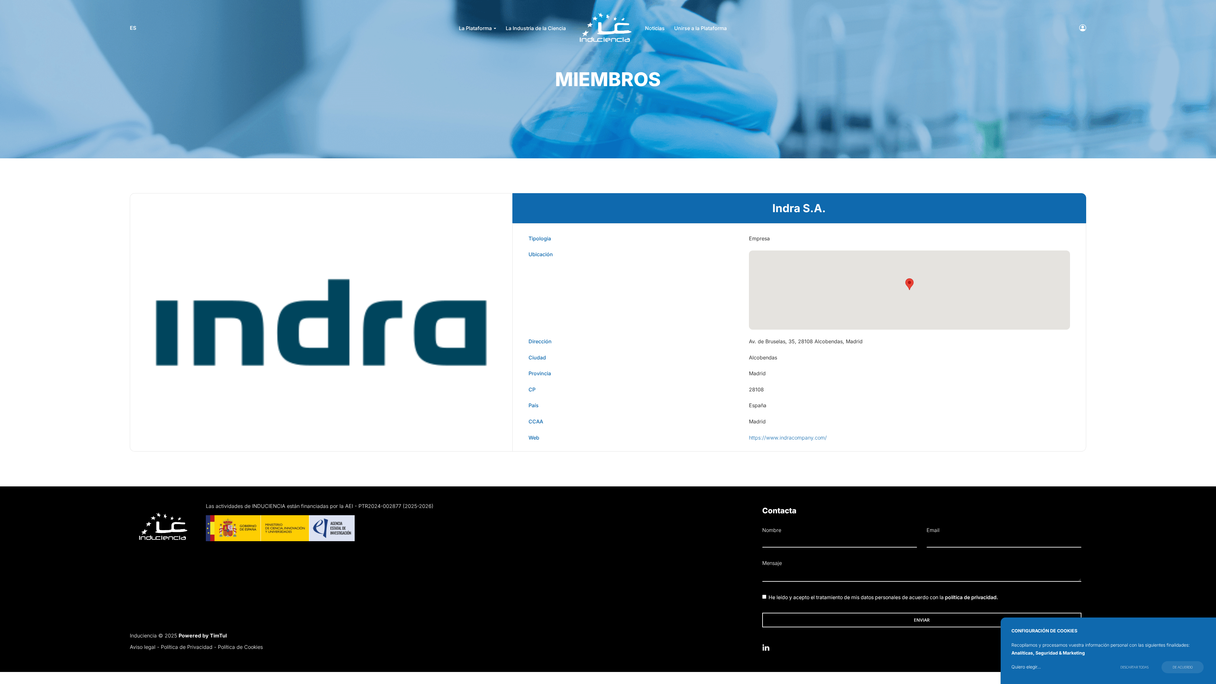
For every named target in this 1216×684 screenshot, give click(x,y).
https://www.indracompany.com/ (788, 437)
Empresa (759, 238)
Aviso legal (142, 647)
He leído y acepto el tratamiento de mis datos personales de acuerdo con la (883, 597)
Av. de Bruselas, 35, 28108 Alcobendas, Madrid (806, 341)
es (133, 28)
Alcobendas (763, 357)
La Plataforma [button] (476, 28)
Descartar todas (1134, 667)
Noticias (655, 28)
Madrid (757, 373)
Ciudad (537, 357)
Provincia (540, 373)
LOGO (605, 14)
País (534, 405)
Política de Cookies (240, 647)
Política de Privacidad (186, 647)
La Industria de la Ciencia (536, 28)
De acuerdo (1183, 667)
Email (933, 530)
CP (532, 389)
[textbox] (921, 575)
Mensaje (772, 563)
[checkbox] (764, 597)
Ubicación (541, 254)
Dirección (540, 341)
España (757, 405)
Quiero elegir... (1026, 666)
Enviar (922, 620)
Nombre (771, 530)
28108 (756, 389)
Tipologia (540, 238)
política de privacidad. (971, 597)
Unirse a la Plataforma (700, 28)
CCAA (536, 421)
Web (534, 437)
